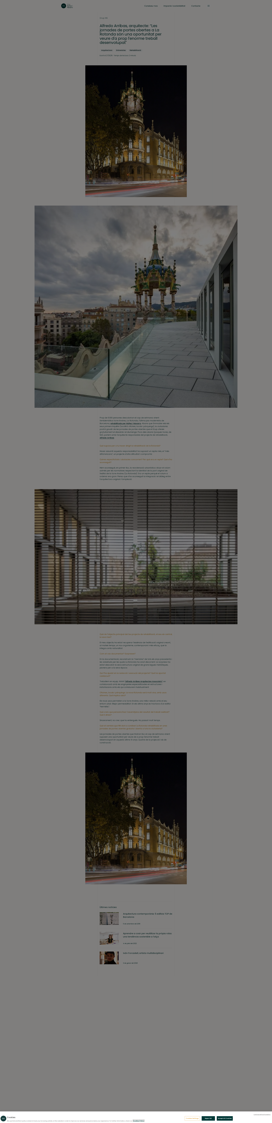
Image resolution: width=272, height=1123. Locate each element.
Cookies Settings (192, 1118)
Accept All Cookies (225, 1118)
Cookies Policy (138, 1121)
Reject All (208, 1118)
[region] (136, 1117)
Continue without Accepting (262, 1114)
